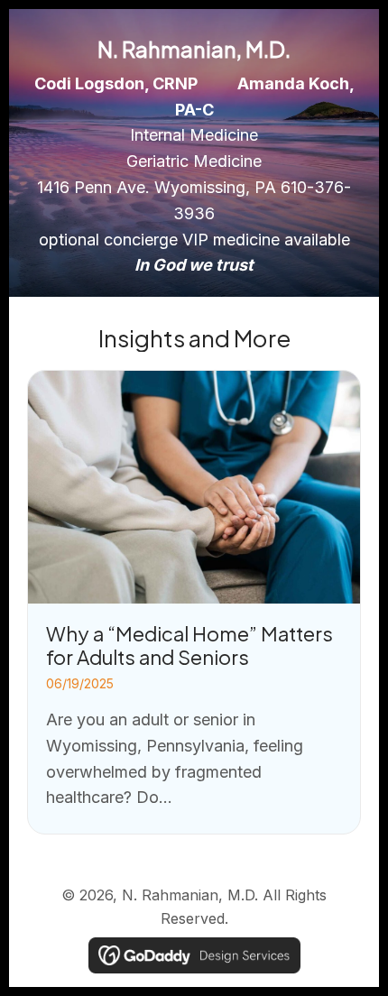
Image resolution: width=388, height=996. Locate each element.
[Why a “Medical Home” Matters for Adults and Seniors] (194, 602)
